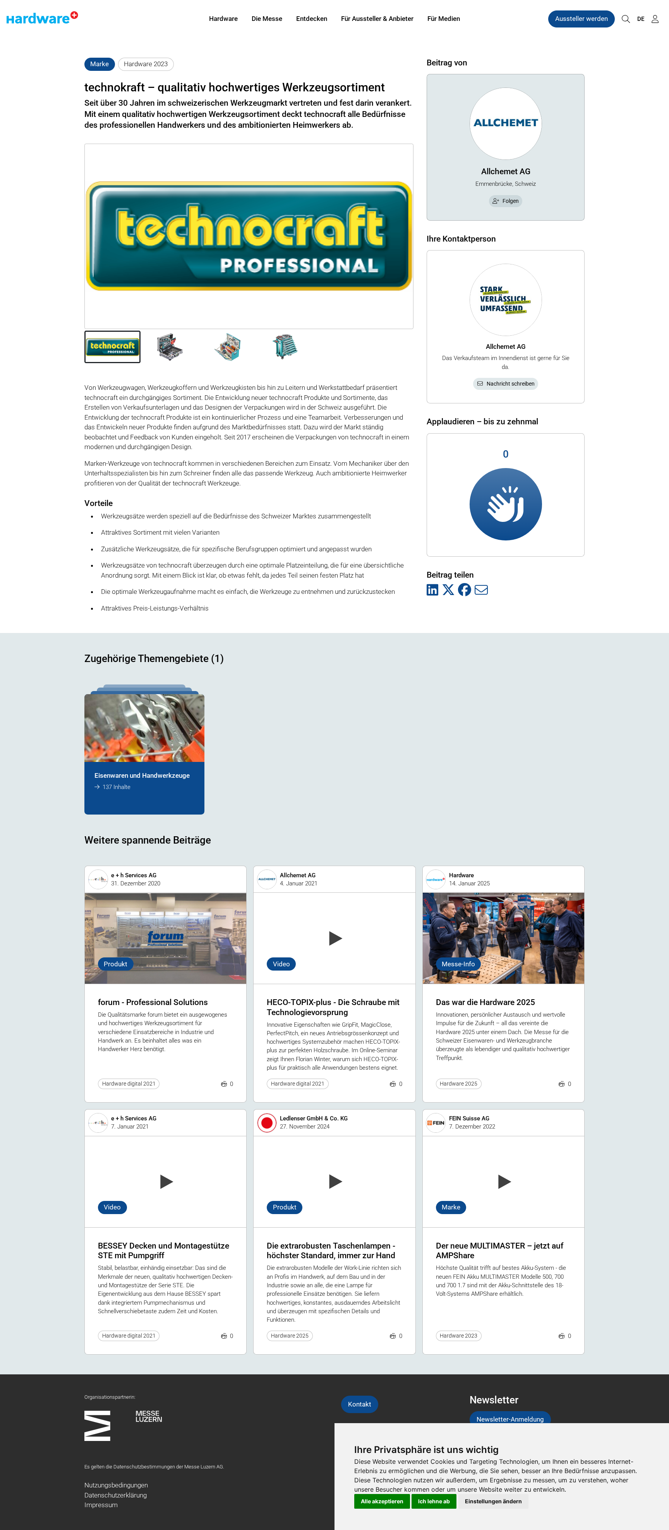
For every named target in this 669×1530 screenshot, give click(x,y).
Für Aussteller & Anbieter (377, 18)
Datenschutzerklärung (115, 1495)
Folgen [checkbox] (511, 201)
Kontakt (359, 1404)
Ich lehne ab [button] (434, 1501)
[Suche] (625, 19)
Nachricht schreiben (511, 384)
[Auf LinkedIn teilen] (432, 590)
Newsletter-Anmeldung (510, 1419)
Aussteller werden (581, 18)
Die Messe (267, 18)
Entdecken (311, 18)
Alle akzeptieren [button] (382, 1501)
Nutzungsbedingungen (116, 1485)
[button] (112, 347)
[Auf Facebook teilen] (464, 590)
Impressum (101, 1505)
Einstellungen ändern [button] (493, 1501)
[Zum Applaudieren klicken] (506, 504)
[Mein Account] (655, 19)
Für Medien (443, 18)
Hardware (223, 18)
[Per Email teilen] (481, 590)
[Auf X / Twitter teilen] (448, 590)
